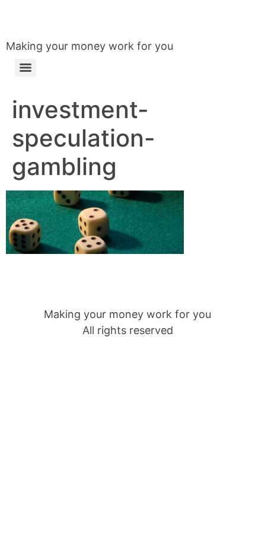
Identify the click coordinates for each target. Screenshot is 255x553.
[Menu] (25, 68)
